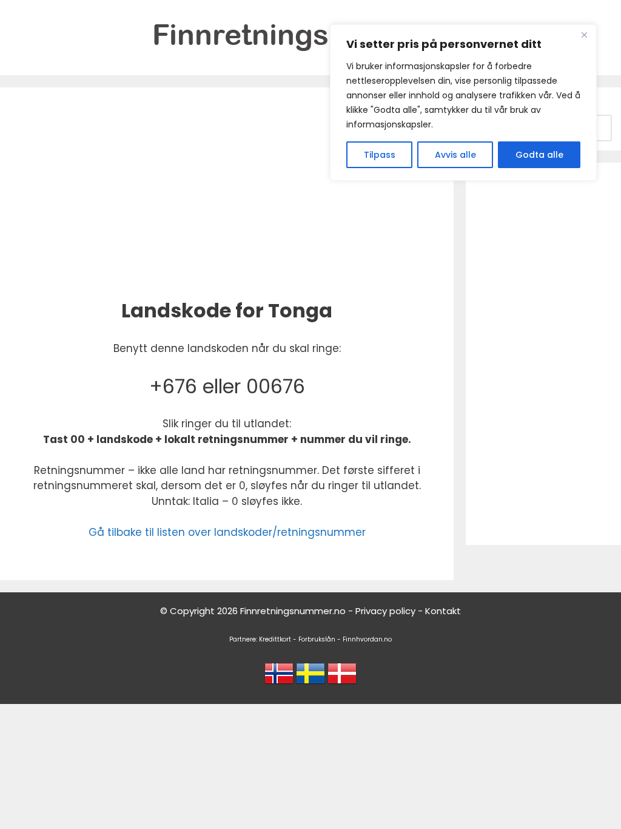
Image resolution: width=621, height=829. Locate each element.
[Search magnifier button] (598, 128)
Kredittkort (275, 639)
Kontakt (443, 610)
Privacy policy (385, 610)
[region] (463, 102)
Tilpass (379, 155)
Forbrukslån (316, 639)
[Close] (584, 34)
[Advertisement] (226, 191)
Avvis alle (455, 155)
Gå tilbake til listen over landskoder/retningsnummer (227, 532)
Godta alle (539, 155)
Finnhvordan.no (367, 639)
